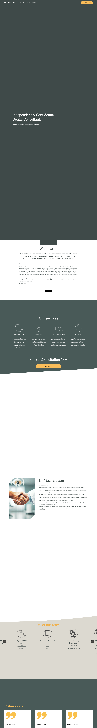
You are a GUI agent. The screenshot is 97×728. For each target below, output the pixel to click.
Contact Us (34, 2)
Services (28, 2)
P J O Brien (47, 643)
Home (20, 2)
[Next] (92, 641)
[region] (48, 641)
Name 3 (47, 646)
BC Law (21, 643)
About (24, 2)
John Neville (21, 648)
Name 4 (47, 648)
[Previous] (4, 641)
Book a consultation (48, 366)
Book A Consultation (87, 2)
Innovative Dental (10, 3)
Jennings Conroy (73, 645)
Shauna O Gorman (22, 646)
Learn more (48, 291)
